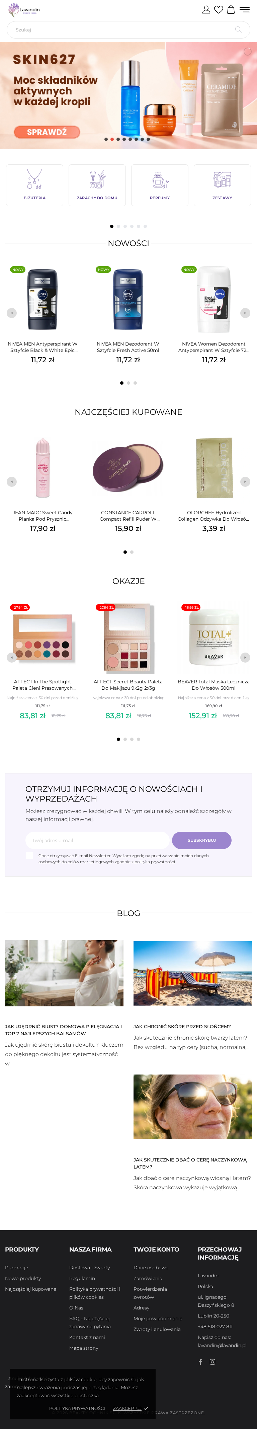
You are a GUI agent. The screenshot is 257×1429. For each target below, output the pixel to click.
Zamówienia (148, 1278)
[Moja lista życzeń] (219, 10)
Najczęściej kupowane (128, 412)
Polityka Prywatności (77, 1408)
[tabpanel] (34, 185)
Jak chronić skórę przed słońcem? (182, 1027)
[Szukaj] (238, 30)
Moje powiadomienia (158, 1318)
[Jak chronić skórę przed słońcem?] (193, 973)
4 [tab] (132, 226)
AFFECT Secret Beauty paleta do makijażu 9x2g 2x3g (128, 685)
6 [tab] (145, 226)
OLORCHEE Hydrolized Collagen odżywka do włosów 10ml (214, 516)
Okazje (128, 581)
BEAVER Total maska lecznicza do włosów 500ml (214, 685)
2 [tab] (118, 226)
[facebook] (200, 1362)
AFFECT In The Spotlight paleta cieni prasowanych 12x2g (42, 685)
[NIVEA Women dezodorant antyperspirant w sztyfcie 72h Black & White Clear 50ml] (245, 278)
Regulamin (82, 1278)
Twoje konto (156, 1249)
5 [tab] (138, 226)
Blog (129, 913)
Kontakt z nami (87, 1337)
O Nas (76, 1308)
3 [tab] (125, 226)
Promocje (16, 1268)
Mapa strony (83, 1348)
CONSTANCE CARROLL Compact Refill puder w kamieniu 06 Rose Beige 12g (128, 516)
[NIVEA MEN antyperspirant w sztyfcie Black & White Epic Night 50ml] (73, 278)
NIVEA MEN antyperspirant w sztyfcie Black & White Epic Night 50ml (43, 347)
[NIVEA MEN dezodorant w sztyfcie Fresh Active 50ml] (159, 278)
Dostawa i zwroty (89, 1268)
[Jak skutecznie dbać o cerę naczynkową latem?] (193, 1106)
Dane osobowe (151, 1268)
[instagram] (212, 1362)
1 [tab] (111, 226)
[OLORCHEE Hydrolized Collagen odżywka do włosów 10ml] (244, 447)
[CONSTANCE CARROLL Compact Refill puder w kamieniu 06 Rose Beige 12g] (159, 447)
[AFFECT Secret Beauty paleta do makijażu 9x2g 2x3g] (159, 616)
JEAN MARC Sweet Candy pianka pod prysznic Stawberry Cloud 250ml (43, 516)
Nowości (128, 243)
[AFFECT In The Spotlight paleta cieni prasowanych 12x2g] (73, 616)
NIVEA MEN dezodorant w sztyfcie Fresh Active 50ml (128, 347)
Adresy (141, 1308)
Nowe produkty (23, 1278)
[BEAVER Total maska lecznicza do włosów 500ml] (245, 616)
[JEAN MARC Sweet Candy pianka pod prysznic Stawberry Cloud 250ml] (73, 447)
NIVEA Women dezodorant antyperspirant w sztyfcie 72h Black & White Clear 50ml (213, 347)
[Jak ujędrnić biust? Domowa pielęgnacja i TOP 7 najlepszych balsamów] (64, 973)
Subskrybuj (202, 840)
